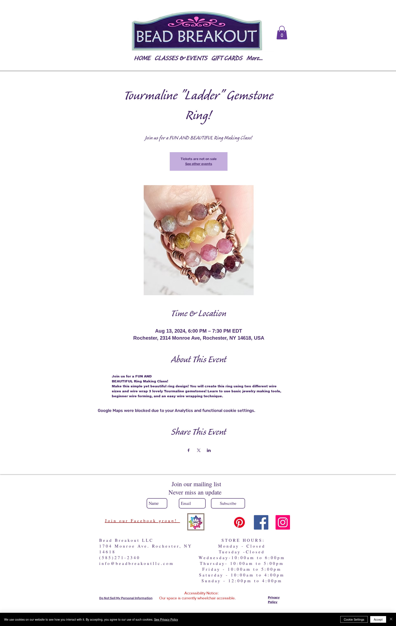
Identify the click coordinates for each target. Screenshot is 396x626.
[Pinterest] (239, 522)
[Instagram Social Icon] (283, 522)
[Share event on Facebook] (189, 450)
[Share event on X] (199, 450)
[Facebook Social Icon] (261, 522)
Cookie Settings (354, 619)
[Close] (391, 619)
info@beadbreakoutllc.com (136, 563)
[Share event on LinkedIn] (209, 450)
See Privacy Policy (166, 619)
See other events (198, 164)
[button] (282, 32)
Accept (378, 619)
